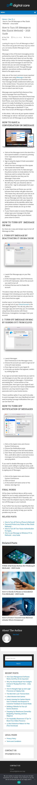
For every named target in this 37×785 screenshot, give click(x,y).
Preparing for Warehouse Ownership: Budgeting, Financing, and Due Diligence (19, 714)
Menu (3, 12)
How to (28, 37)
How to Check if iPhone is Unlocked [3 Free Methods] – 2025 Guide (17, 593)
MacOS (4, 39)
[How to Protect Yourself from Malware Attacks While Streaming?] (18, 607)
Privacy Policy (11, 738)
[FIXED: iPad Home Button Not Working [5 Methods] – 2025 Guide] (18, 555)
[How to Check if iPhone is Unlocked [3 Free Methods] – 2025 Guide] (18, 581)
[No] (35, 779)
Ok (19, 782)
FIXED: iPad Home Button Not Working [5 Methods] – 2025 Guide (18, 567)
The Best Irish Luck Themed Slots (18, 694)
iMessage (19, 77)
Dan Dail (6, 37)
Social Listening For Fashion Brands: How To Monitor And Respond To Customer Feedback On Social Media (19, 702)
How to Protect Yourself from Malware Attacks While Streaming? (17, 619)
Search (18, 663)
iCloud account (24, 304)
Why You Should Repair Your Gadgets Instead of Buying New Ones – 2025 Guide (19, 684)
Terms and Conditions (14, 741)
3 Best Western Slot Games (16, 696)
